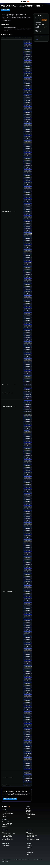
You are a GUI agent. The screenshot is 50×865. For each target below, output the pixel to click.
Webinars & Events (6, 835)
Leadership (28, 810)
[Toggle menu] (48, 1)
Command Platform (6, 812)
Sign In (27, 832)
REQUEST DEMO (5, 9)
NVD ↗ (36, 39)
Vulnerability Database (7, 838)
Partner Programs (30, 814)
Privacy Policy (14, 859)
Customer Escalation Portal (32, 839)
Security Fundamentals (7, 839)
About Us (28, 808)
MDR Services (5, 814)
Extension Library (30, 836)
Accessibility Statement (37, 859)
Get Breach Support (6, 824)
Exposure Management (7, 813)
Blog (3, 832)
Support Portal (29, 833)
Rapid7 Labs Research (7, 836)
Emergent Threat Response (8, 833)
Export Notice (21, 859)
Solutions (4, 816)
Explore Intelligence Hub (10, 798)
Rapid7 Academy (30, 838)
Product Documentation (31, 835)
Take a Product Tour (7, 823)
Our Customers (29, 813)
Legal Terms (9, 859)
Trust (26, 859)
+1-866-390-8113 (6, 845)
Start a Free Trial (6, 821)
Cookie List (30, 859)
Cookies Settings (5, 861)
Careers (28, 817)
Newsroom (28, 811)
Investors (28, 816)
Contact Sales (5, 826)
